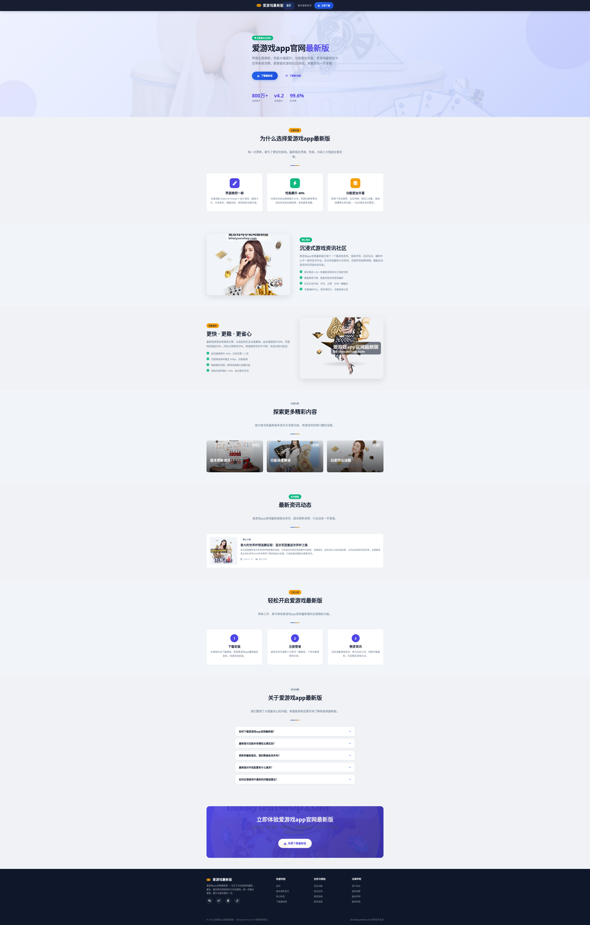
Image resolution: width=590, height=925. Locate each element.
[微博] (219, 901)
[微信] (209, 901)
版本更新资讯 (305, 5)
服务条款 (356, 901)
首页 (288, 5)
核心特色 (280, 896)
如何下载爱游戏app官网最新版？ (257, 731)
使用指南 (318, 896)
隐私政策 (356, 891)
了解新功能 (295, 75)
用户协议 (356, 885)
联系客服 (318, 901)
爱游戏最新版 (273, 5)
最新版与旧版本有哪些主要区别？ (257, 743)
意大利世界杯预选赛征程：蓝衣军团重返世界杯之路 (274, 545)
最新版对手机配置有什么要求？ (256, 767)
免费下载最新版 (297, 843)
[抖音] (237, 901)
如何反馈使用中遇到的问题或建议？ (258, 779)
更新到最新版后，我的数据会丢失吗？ (260, 755)
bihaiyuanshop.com (362, 919)
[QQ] (228, 901)
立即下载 (325, 5)
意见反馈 (318, 891)
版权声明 (356, 896)
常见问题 (318, 885)
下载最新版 (267, 75)
